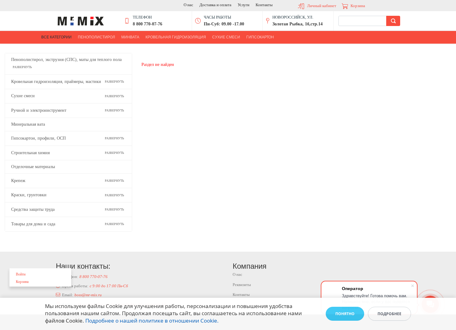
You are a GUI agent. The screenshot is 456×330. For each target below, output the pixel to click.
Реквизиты (242, 284)
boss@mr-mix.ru (88, 295)
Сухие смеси (226, 37)
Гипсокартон (260, 37)
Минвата (130, 37)
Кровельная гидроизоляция (175, 37)
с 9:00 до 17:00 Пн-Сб (109, 286)
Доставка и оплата (215, 4)
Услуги (243, 4)
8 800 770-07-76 (93, 276)
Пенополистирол (96, 37)
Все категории (56, 37)
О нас (188, 4)
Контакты (264, 4)
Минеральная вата (28, 124)
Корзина (358, 5)
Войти (20, 274)
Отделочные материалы (33, 166)
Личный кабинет (321, 5)
